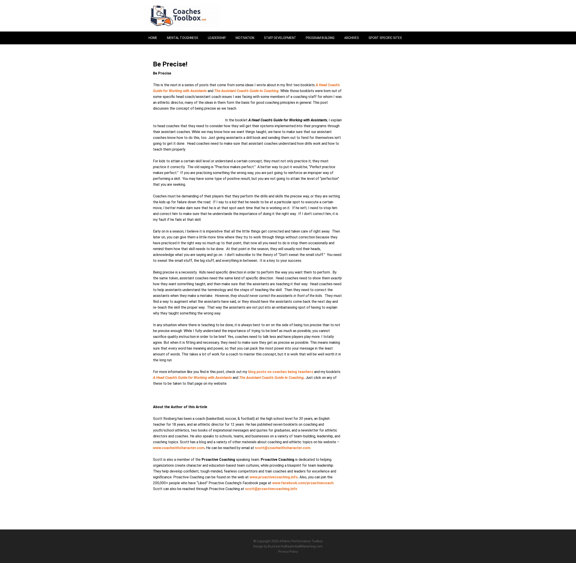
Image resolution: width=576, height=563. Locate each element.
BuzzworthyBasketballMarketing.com (295, 546)
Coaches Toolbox (182, 16)
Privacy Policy (288, 551)
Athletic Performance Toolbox (301, 541)
